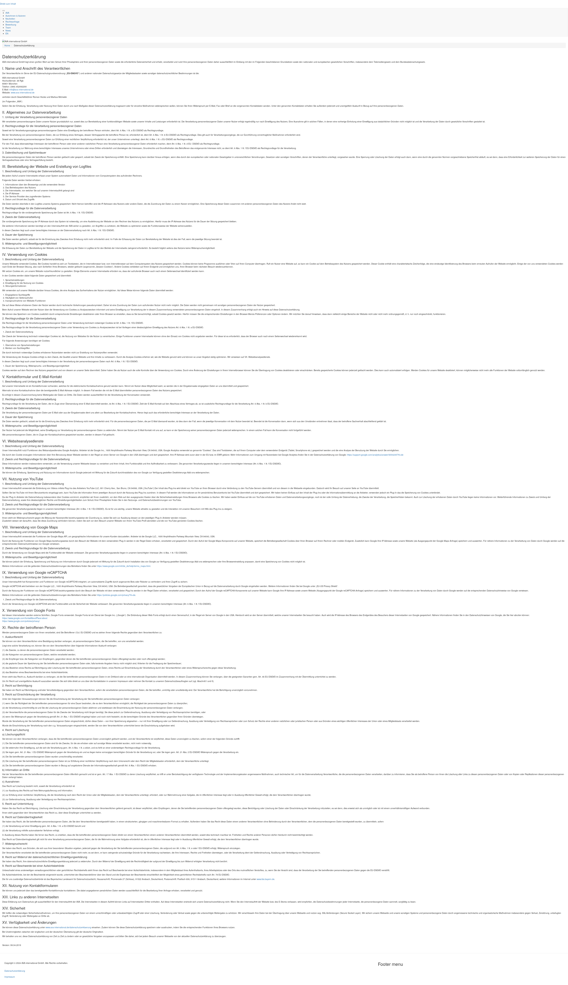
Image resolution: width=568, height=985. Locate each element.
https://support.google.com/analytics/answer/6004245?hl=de (375, 454)
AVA (7, 12)
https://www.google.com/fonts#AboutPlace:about (24, 618)
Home (7, 45)
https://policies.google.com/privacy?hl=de (116, 594)
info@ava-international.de (21, 89)
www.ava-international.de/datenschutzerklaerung (68, 927)
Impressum (9, 976)
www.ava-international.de (22, 92)
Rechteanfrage (12, 21)
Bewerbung (10, 24)
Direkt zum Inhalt (8, 3)
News (8, 30)
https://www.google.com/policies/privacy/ (21, 621)
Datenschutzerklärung (14, 970)
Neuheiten (10, 18)
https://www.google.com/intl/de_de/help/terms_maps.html (123, 565)
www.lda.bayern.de (265, 879)
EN (6, 33)
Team (8, 27)
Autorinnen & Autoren (15, 15)
